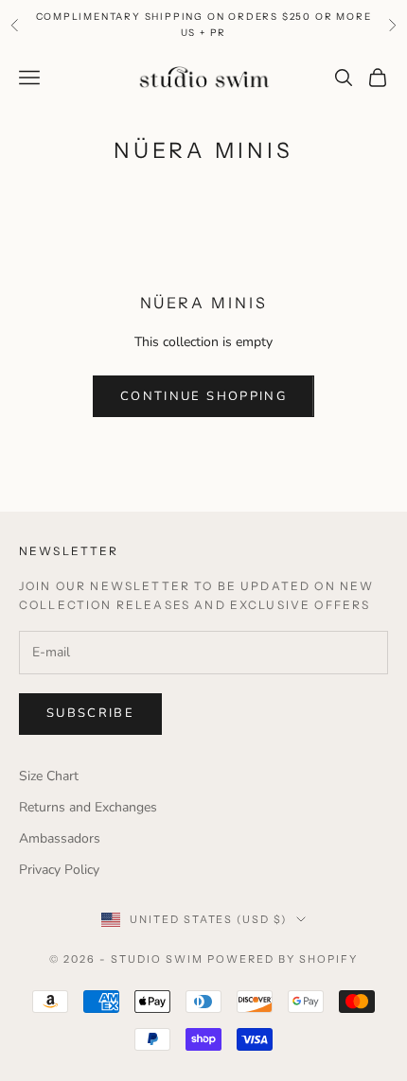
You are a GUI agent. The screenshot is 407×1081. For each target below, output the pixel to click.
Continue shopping (203, 396)
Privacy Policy (59, 870)
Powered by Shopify (282, 959)
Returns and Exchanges (88, 807)
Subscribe (90, 713)
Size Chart (49, 776)
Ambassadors (59, 838)
